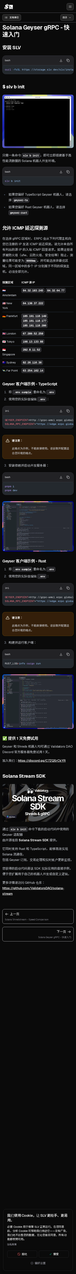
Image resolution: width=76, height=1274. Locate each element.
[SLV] (8, 7)
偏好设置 (40, 1263)
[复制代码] (68, 60)
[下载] (61, 60)
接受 (56, 1254)
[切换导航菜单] (70, 6)
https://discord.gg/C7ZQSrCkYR (42, 761)
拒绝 (24, 1254)
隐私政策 (12, 1244)
